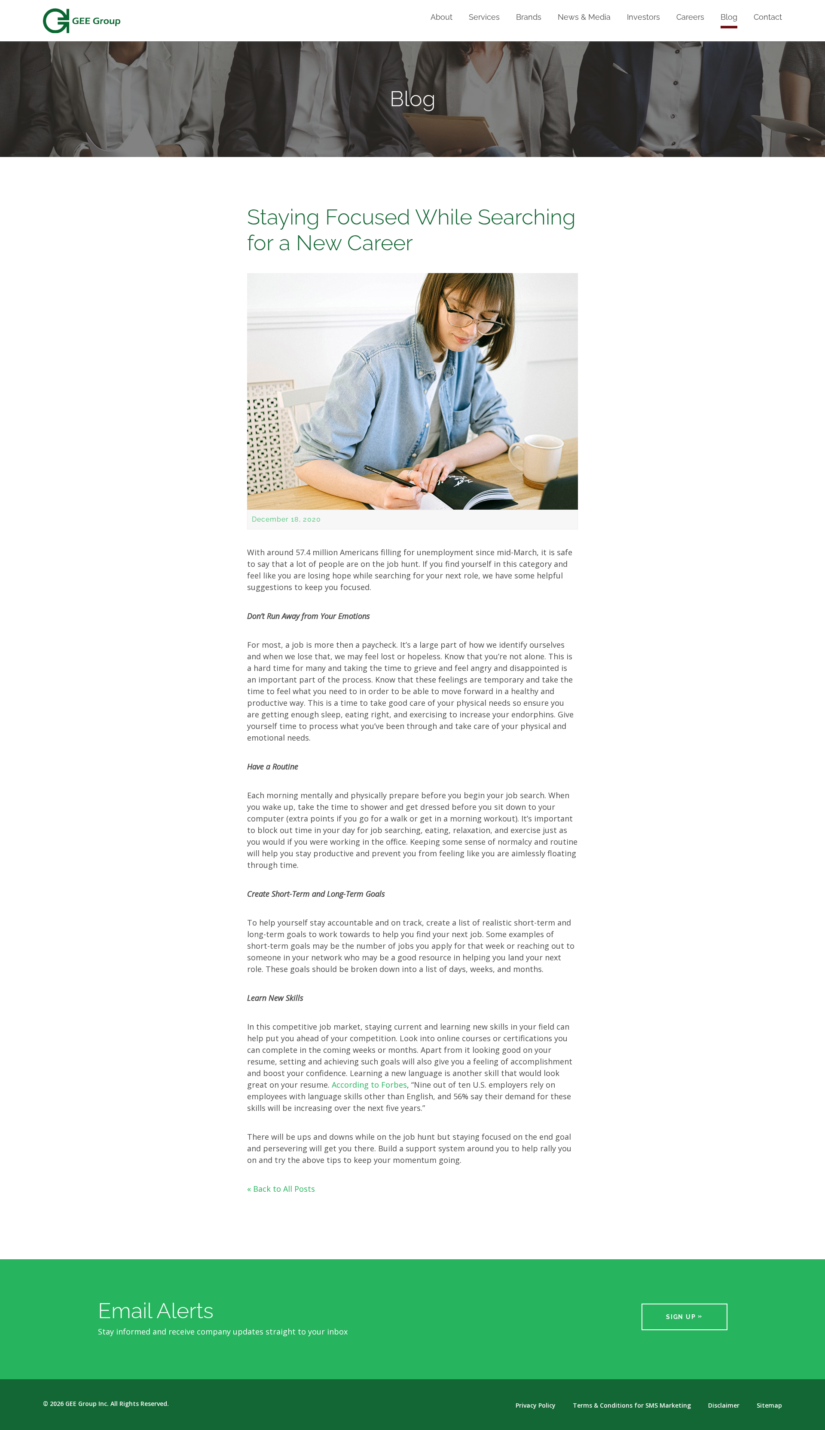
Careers (690, 17)
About (441, 17)
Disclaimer (723, 1405)
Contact (768, 17)
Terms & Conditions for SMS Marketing (632, 1405)
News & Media (584, 17)
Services (484, 17)
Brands (528, 17)
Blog (729, 17)
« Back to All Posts (281, 1189)
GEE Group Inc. (87, 1403)
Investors (643, 17)
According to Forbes (369, 1084)
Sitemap (769, 1405)
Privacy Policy (536, 1405)
